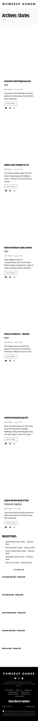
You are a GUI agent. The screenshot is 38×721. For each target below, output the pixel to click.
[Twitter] (19, 678)
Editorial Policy (13, 694)
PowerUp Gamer (19, 4)
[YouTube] (15, 678)
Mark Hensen (8, 89)
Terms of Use (25, 692)
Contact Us (28, 690)
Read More (10, 103)
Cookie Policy (25, 694)
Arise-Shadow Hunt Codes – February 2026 (19, 543)
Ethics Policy (19, 696)
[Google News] (22, 678)
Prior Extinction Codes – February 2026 (20, 548)
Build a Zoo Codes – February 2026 (18, 563)
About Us (19, 690)
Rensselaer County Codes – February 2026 (19, 558)
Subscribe (29, 706)
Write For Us (9, 690)
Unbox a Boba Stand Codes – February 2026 (19, 552)
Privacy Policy (13, 692)
